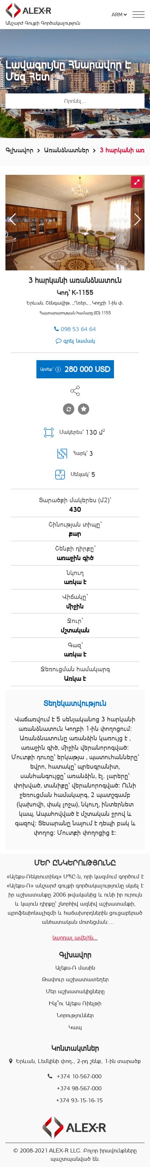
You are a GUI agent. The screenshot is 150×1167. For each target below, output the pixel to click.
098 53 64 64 (78, 329)
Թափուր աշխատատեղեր (75, 979)
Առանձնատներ (66, 150)
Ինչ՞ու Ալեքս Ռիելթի (75, 1003)
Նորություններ (75, 1015)
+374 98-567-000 (79, 1088)
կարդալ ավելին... (75, 937)
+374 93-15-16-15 (79, 1100)
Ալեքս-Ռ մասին (75, 967)
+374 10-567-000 (79, 1076)
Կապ (75, 1027)
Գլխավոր (19, 150)
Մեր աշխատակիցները (75, 991)
